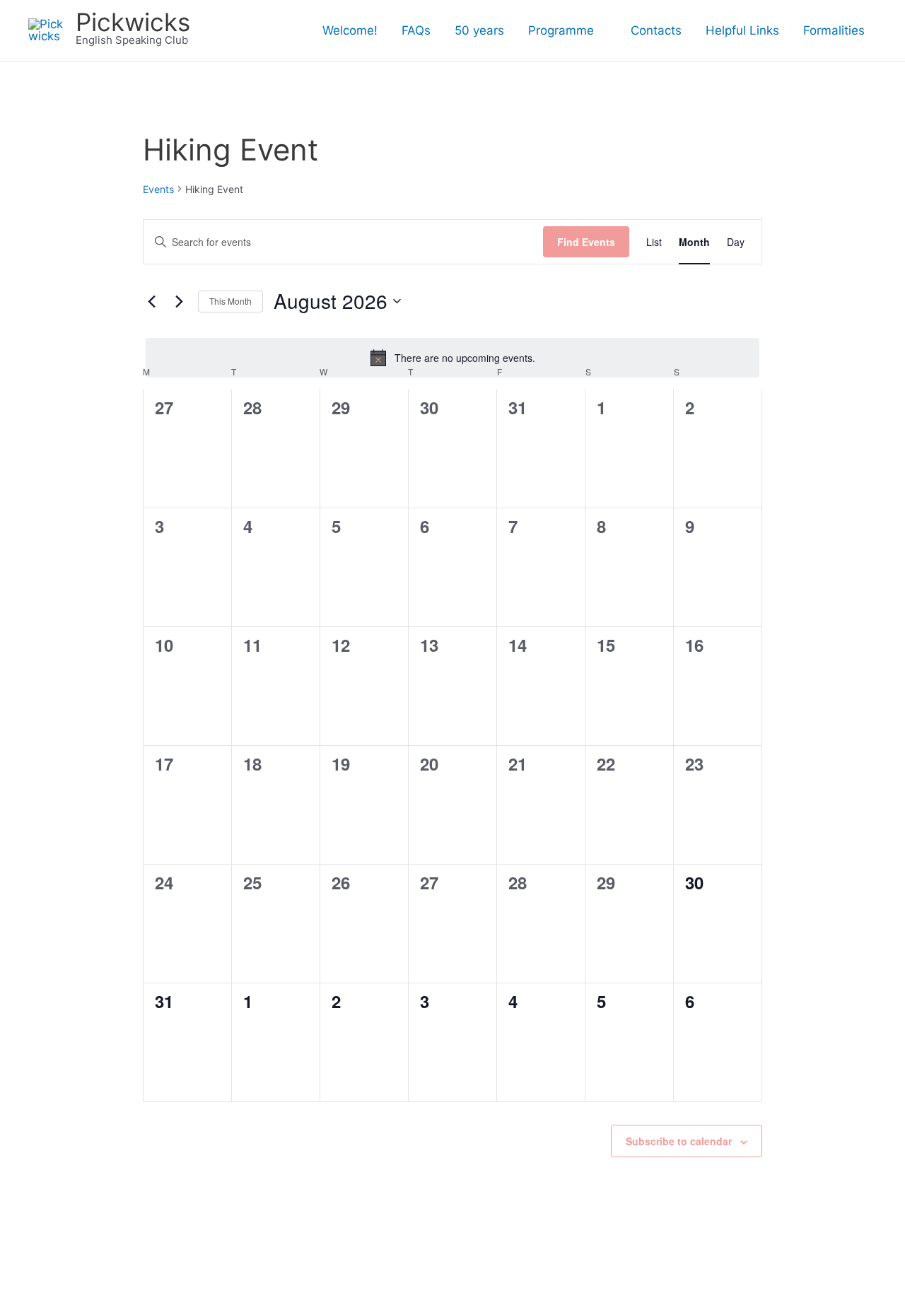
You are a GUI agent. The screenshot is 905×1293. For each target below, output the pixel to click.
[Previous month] (151, 301)
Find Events (586, 242)
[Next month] (178, 301)
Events (158, 189)
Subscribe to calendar (679, 1141)
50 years (479, 30)
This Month (230, 301)
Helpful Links (742, 30)
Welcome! (350, 30)
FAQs (416, 30)
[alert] (452, 358)
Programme (561, 30)
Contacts (656, 30)
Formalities (834, 30)
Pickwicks (133, 22)
